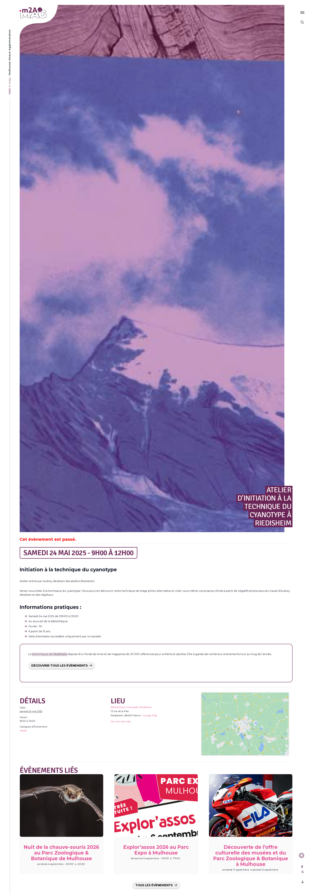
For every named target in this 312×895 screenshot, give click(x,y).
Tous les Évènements (154, 885)
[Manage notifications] (301, 855)
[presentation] (61, 805)
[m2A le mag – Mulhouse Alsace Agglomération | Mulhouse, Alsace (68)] (44, 12)
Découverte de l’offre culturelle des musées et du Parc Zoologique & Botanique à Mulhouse (250, 855)
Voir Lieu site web (121, 721)
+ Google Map (149, 715)
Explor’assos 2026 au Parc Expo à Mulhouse (156, 850)
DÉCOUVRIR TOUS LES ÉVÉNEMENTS (59, 665)
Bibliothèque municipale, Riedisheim (131, 707)
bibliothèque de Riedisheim (49, 654)
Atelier (23, 730)
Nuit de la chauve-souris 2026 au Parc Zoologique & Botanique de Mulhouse (61, 853)
